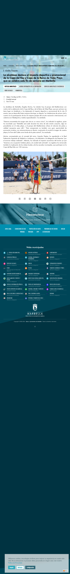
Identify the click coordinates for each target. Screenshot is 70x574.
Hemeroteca (19, 90)
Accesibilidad (46, 232)
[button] (64, 58)
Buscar (63, 229)
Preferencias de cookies (51, 229)
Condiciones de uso (20, 229)
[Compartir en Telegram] (40, 198)
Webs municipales (35, 247)
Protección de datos (35, 229)
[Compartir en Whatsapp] (45, 198)
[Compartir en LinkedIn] (30, 198)
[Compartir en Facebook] (24, 198)
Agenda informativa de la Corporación (30, 86)
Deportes (15, 70)
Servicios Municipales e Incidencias (54, 86)
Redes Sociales (9, 90)
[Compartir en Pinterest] (35, 198)
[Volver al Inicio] (10, 58)
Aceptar (12, 567)
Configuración (30, 567)
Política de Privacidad (15, 563)
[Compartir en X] (19, 198)
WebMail (22, 232)
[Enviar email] (50, 198)
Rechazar (20, 567)
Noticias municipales (10, 86)
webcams (30, 232)
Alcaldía (7, 70)
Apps (38, 232)
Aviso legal (8, 229)
